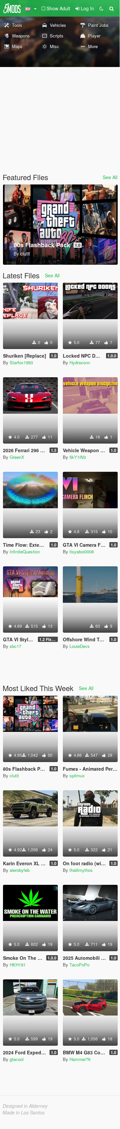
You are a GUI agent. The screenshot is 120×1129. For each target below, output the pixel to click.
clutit (14, 775)
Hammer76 (79, 1059)
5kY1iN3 (77, 457)
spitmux (77, 775)
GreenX (17, 457)
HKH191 (18, 964)
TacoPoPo (79, 964)
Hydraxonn (79, 362)
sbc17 (15, 646)
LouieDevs (79, 646)
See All (110, 177)
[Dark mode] (101, 8)
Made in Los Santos (24, 1112)
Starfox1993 (21, 362)
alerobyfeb (20, 870)
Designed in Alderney (25, 1105)
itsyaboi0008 (81, 551)
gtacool (17, 1059)
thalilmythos (81, 870)
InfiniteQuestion (25, 551)
